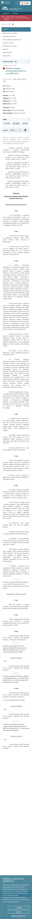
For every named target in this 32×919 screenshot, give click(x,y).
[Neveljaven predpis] (4, 68)
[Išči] (17, 3)
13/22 (4, 81)
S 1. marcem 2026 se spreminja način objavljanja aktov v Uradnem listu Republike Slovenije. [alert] (16, 18)
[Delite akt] (9, 24)
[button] (16, 61)
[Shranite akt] (6, 24)
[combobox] (15, 130)
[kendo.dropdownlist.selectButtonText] (20, 130)
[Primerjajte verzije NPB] (25, 130)
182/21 (19, 79)
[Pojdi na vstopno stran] (5, 4)
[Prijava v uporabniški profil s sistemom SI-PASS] (25, 3)
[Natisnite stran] (12, 24)
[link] (5, 13)
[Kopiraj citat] (15, 61)
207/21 (23, 79)
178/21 (15, 79)
